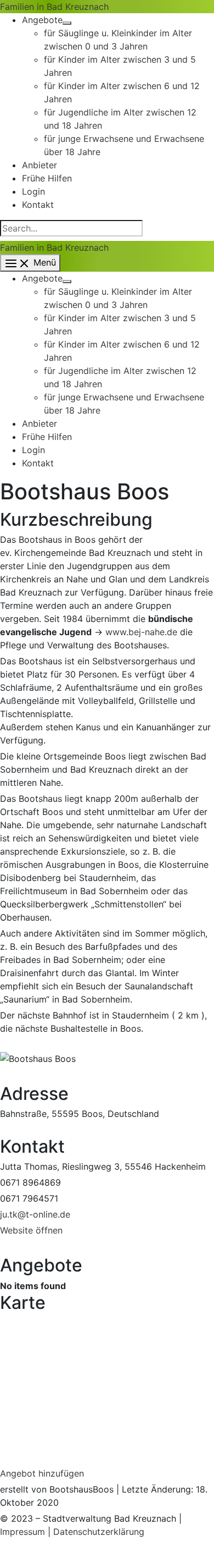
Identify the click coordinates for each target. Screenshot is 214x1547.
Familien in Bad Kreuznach (54, 6)
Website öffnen (31, 1230)
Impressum (22, 1531)
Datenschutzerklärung (98, 1531)
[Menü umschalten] (67, 23)
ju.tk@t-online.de (35, 1214)
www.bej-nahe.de (141, 631)
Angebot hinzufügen (42, 1473)
